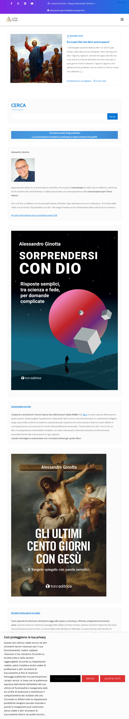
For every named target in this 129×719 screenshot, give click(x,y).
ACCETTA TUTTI (113, 678)
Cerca (18, 105)
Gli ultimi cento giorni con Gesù (25, 613)
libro (84, 414)
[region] (64, 675)
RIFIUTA (90, 678)
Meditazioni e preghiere (80, 80)
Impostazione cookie (65, 678)
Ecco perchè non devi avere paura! (88, 42)
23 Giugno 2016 (75, 36)
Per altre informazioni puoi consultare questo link (34, 215)
